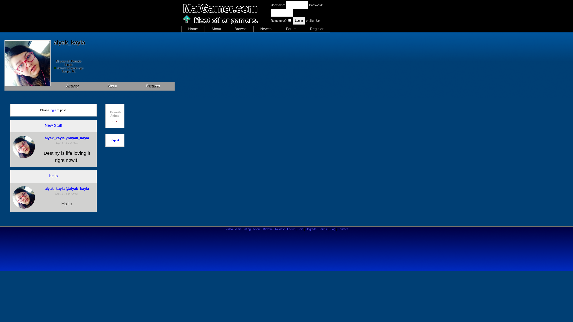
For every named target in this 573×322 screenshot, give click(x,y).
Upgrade (311, 229)
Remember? (278, 20)
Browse (241, 29)
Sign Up (314, 20)
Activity (72, 86)
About (216, 29)
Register (316, 29)
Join (300, 229)
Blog (332, 229)
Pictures (153, 86)
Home (193, 29)
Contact (343, 229)
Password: (316, 5)
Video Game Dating (238, 229)
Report (115, 140)
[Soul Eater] (116, 121)
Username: (278, 5)
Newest (266, 29)
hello (53, 176)
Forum (291, 29)
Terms (323, 229)
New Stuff (53, 125)
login (53, 110)
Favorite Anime (115, 114)
